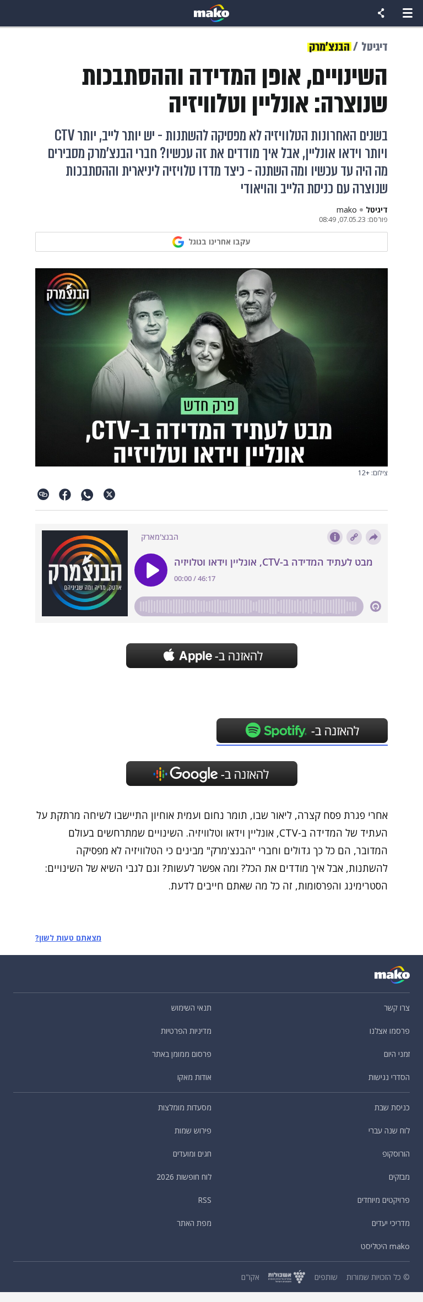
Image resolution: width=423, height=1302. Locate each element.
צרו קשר (397, 1007)
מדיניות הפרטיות (186, 1031)
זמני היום (397, 1054)
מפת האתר (194, 1223)
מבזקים (399, 1176)
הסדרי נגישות (389, 1077)
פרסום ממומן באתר (182, 1054)
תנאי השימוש (191, 1007)
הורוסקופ (396, 1153)
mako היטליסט (385, 1246)
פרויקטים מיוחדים (383, 1200)
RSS (205, 1200)
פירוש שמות (193, 1130)
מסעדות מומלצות (185, 1107)
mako (347, 210)
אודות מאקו (194, 1077)
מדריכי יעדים (391, 1223)
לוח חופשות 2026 (184, 1176)
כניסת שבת (392, 1107)
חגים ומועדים (192, 1153)
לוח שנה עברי (389, 1130)
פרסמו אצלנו (390, 1031)
